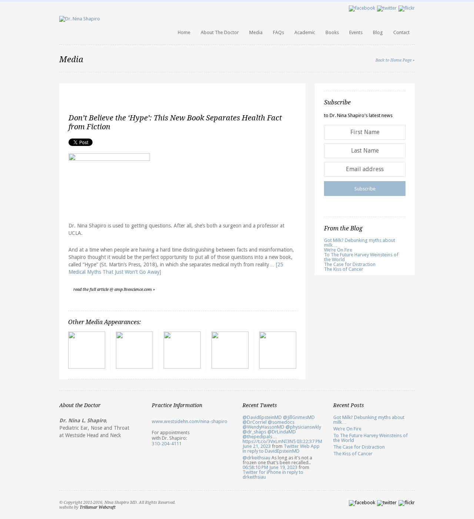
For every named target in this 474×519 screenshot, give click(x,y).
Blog (378, 32)
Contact (401, 32)
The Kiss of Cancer (343, 269)
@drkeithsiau (256, 457)
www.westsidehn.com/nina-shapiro (189, 421)
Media (256, 32)
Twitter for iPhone (262, 472)
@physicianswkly (303, 427)
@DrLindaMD (281, 432)
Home (184, 32)
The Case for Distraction (349, 264)
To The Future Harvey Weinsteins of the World (361, 257)
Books (332, 32)
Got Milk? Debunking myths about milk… (359, 242)
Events (356, 32)
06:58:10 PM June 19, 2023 (270, 467)
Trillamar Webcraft (98, 507)
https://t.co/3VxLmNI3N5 (269, 441)
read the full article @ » (114, 289)
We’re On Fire (338, 250)
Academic (304, 32)
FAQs (278, 32)
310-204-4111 (166, 443)
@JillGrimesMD (299, 417)
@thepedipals (257, 436)
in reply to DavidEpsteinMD (271, 451)
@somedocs (281, 422)
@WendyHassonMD (263, 427)
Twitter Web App (302, 446)
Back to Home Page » (395, 60)
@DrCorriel (255, 422)
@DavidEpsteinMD (262, 417)
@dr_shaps (254, 432)
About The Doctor (220, 32)
